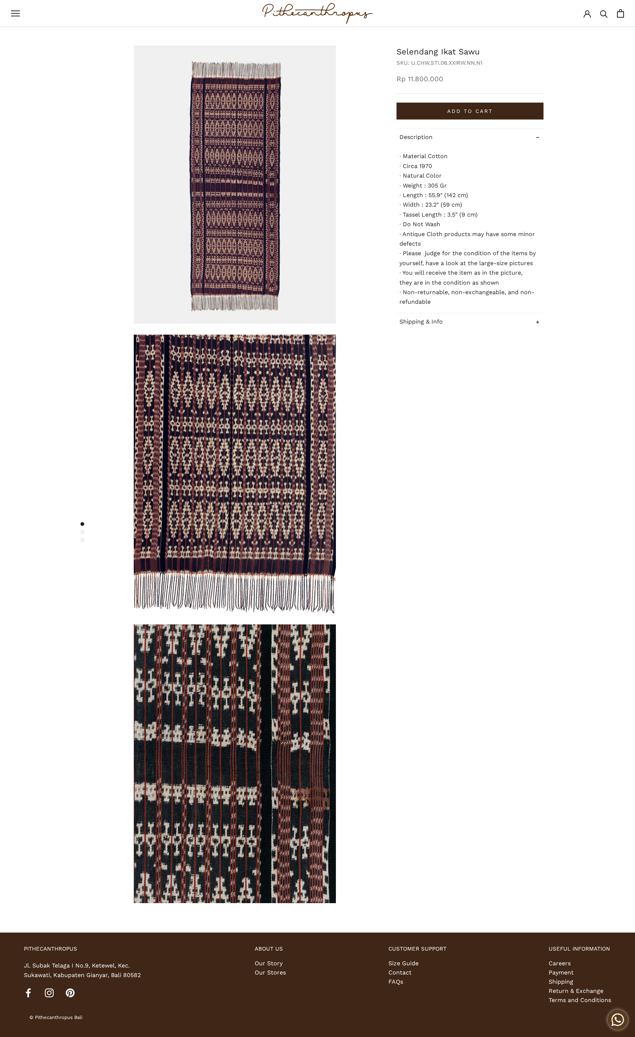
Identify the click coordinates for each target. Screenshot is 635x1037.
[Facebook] (28, 992)
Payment (561, 972)
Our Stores (270, 972)
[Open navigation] (15, 13)
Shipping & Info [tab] (421, 321)
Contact (400, 972)
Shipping (561, 981)
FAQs (395, 981)
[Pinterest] (70, 992)
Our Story (269, 963)
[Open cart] (620, 13)
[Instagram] (49, 992)
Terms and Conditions (580, 1000)
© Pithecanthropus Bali (55, 1017)
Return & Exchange (576, 990)
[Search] (604, 13)
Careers (560, 963)
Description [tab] (416, 136)
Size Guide (403, 963)
